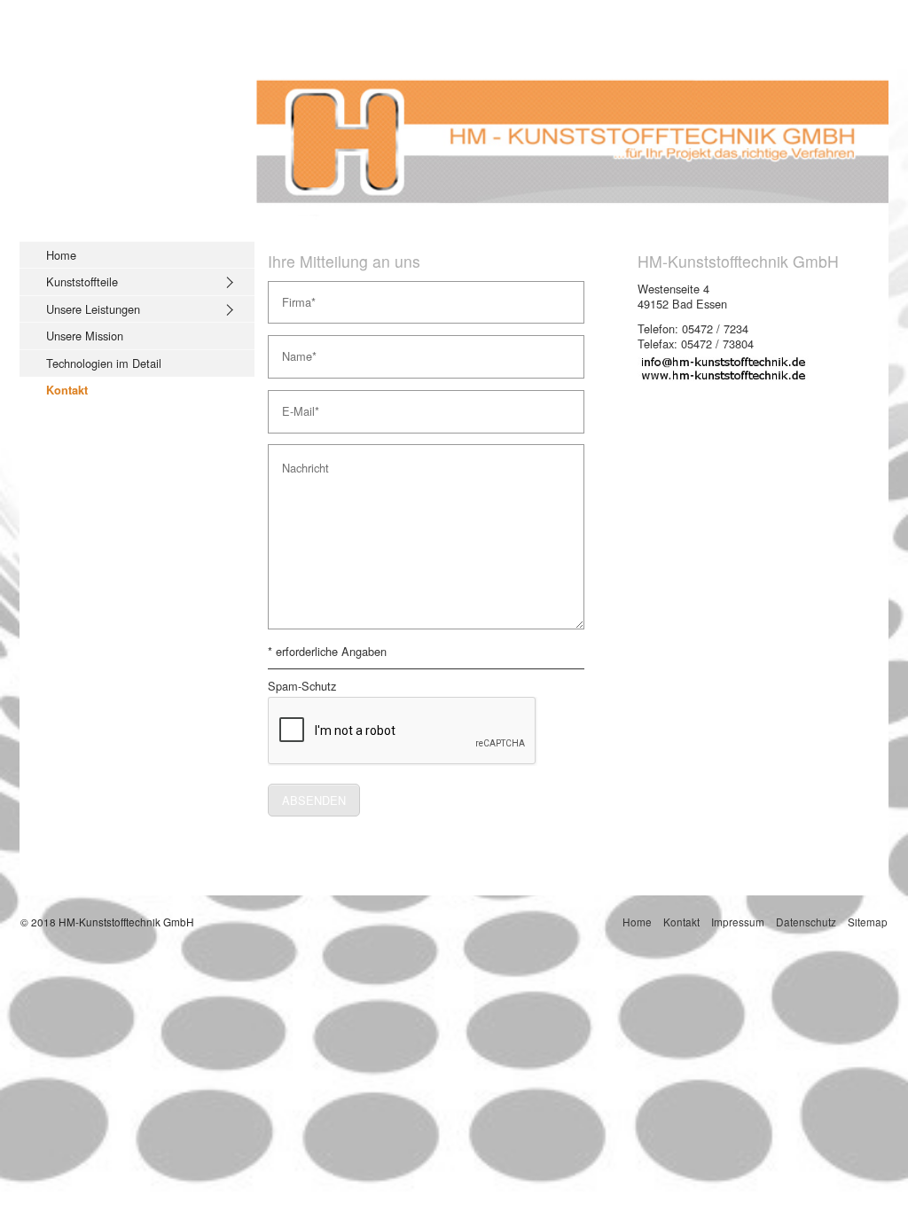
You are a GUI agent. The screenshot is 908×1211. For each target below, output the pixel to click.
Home (61, 254)
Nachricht (300, 458)
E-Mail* (295, 404)
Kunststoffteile (82, 281)
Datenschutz (806, 921)
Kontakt (67, 390)
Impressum (737, 921)
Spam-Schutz (302, 686)
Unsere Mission (84, 335)
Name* (295, 349)
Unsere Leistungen (93, 309)
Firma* (294, 295)
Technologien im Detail (103, 363)
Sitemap (868, 921)
